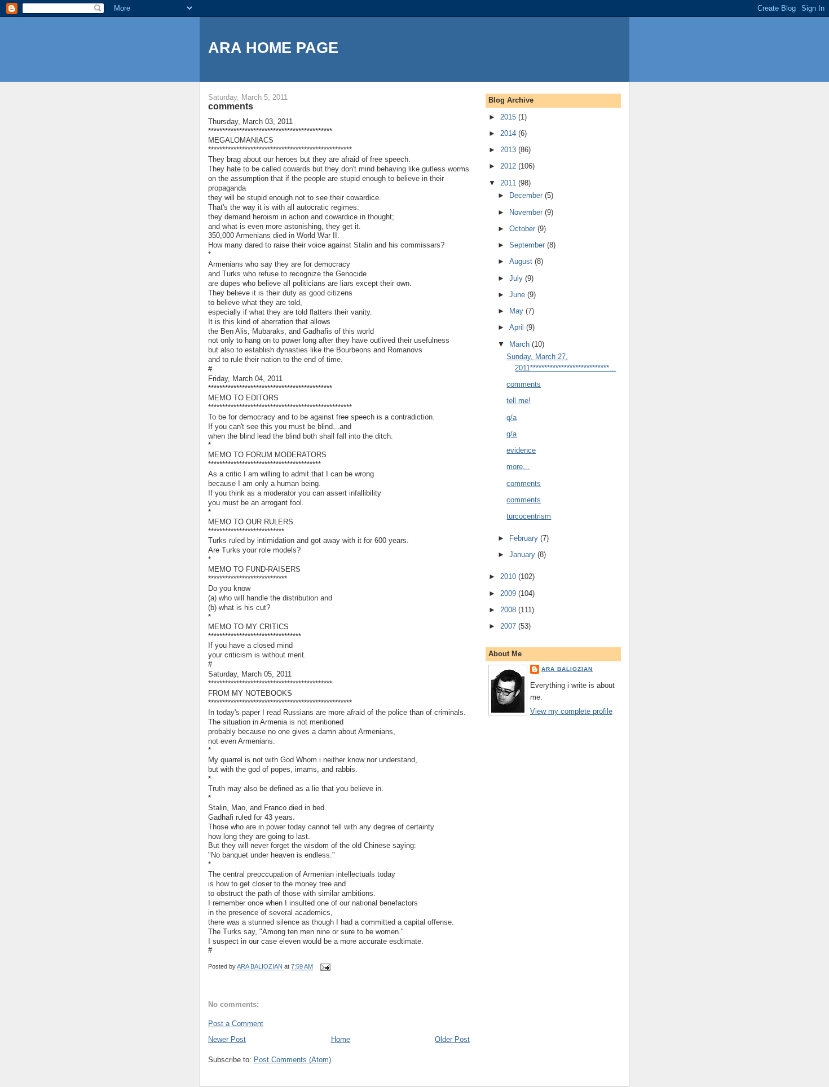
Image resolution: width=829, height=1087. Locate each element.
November (527, 212)
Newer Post (227, 1039)
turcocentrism (528, 516)
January (523, 554)
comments (523, 384)
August (522, 261)
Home (340, 1039)
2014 (509, 133)
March (520, 344)
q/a (511, 417)
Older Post (452, 1039)
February (524, 538)
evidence (521, 450)
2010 (509, 576)
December (527, 195)
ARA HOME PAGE (273, 47)
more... (518, 466)
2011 (509, 183)
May (517, 311)
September (528, 245)
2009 (509, 593)
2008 (509, 610)
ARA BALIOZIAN (567, 669)
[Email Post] (324, 967)
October (523, 228)
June (518, 294)
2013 (509, 149)
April (517, 327)
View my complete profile (571, 711)
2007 (509, 626)
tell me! (518, 400)
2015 (509, 117)
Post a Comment (235, 1023)
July (517, 278)
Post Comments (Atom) (292, 1059)
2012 (509, 166)
